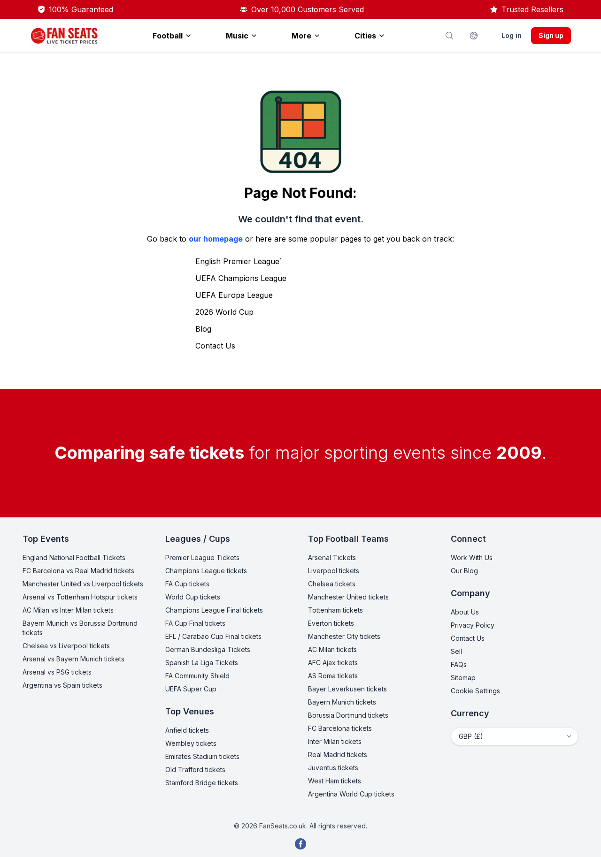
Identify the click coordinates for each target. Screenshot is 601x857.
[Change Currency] (473, 35)
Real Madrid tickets (337, 754)
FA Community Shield (197, 676)
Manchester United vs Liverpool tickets (83, 584)
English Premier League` (238, 261)
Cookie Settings (475, 691)
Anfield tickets (187, 730)
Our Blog (464, 571)
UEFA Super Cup (190, 689)
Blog (203, 329)
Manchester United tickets (348, 597)
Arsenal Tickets (332, 557)
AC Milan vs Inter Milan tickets (68, 610)
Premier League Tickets (202, 557)
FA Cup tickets (187, 584)
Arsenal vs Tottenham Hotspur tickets (80, 597)
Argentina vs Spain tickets (62, 685)
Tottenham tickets (335, 610)
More (301, 35)
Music (237, 35)
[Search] (449, 35)
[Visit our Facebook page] (300, 843)
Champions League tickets (206, 571)
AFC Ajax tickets (333, 663)
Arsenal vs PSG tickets (57, 672)
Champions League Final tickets (214, 610)
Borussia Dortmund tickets (348, 715)
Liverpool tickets (333, 571)
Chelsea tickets (331, 584)
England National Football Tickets (74, 557)
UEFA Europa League (234, 295)
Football (168, 35)
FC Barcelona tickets (340, 728)
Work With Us (472, 557)
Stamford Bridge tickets (201, 783)
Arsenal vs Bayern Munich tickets (73, 659)
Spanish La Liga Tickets (201, 663)
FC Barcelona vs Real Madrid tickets (78, 571)
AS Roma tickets (333, 676)
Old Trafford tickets (195, 770)
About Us (465, 612)
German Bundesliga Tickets (207, 649)
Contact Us (215, 345)
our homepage (216, 238)
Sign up (551, 35)
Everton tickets (331, 623)
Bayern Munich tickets (342, 702)
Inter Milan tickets (335, 741)
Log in (511, 35)
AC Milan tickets (332, 649)
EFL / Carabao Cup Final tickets (213, 636)
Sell (456, 651)
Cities (365, 35)
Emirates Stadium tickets (202, 756)
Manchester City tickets (344, 636)
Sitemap (463, 678)
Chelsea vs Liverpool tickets (66, 646)
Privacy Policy (472, 625)
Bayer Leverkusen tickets (347, 689)
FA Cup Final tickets (195, 623)
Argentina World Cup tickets (351, 794)
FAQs (459, 664)
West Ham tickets (334, 781)
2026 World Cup (224, 312)
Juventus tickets (333, 768)
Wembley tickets (190, 743)
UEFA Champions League (240, 278)
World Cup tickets (192, 597)
